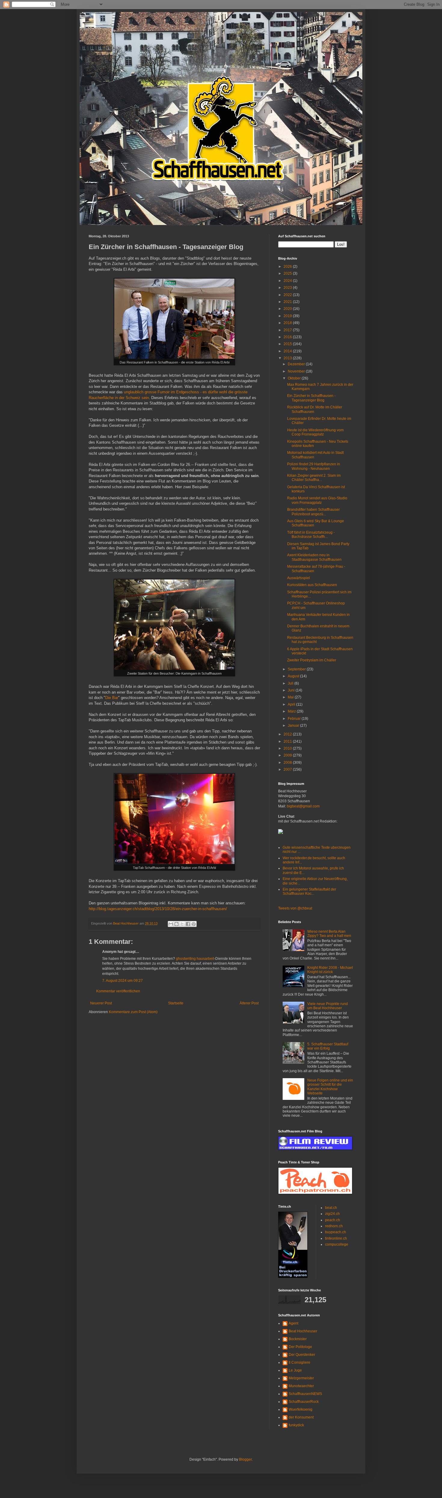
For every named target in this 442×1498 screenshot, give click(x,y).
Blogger (245, 1459)
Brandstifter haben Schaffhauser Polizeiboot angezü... (313, 511)
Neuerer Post (101, 1003)
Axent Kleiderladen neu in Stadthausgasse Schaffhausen (314, 557)
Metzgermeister (301, 1378)
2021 (288, 302)
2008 (288, 762)
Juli (291, 683)
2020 (288, 309)
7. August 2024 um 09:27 (122, 980)
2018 (288, 323)
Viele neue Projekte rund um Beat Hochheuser (327, 1006)
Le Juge (295, 1370)
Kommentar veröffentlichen (118, 991)
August (294, 676)
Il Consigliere (299, 1362)
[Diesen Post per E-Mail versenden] (171, 924)
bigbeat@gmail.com (303, 806)
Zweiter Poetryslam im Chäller (311, 660)
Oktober (295, 378)
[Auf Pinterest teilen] (194, 924)
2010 (288, 748)
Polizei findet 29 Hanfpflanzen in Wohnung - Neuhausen (313, 466)
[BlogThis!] (176, 924)
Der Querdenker (302, 1355)
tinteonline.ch (336, 1238)
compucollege (336, 1244)
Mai (291, 697)
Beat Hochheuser (303, 1331)
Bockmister (298, 1339)
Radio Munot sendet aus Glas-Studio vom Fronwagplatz (317, 500)
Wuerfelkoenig (300, 1409)
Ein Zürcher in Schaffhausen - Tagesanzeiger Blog (311, 398)
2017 (288, 330)
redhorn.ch (334, 1226)
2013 (288, 358)
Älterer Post (249, 1003)
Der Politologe (300, 1347)
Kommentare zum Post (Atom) (133, 1012)
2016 (288, 337)
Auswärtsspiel (298, 578)
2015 (288, 344)
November (297, 371)
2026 (288, 266)
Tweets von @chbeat (295, 908)
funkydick (296, 1425)
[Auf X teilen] (182, 924)
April (292, 704)
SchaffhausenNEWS (305, 1394)
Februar (295, 718)
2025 (288, 273)
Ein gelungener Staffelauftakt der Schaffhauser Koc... (309, 891)
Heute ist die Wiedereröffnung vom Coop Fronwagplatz (315, 432)
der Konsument (301, 1417)
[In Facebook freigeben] (188, 924)
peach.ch (332, 1220)
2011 (288, 741)
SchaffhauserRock (304, 1402)
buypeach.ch (335, 1232)
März (292, 711)
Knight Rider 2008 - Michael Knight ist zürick (330, 970)
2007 (288, 769)
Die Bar (111, 697)
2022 (288, 295)
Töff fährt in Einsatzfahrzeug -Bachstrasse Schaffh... (311, 534)
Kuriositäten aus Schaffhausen (312, 585)
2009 (288, 755)
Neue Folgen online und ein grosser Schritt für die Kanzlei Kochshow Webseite (330, 1086)
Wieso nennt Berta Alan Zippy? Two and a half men (329, 933)
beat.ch (331, 1208)
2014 (288, 351)
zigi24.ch (332, 1214)
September (297, 669)
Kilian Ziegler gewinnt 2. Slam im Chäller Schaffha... (314, 477)
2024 (288, 281)
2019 (288, 316)
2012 (288, 734)
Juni (292, 690)
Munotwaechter (301, 1386)
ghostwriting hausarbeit (195, 959)
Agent (293, 1323)
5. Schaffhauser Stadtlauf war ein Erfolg (327, 1046)
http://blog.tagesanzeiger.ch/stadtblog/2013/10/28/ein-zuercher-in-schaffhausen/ (158, 909)
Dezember (297, 364)
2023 (288, 288)
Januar (294, 725)
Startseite (175, 1003)
